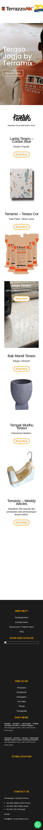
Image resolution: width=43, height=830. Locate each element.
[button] (37, 824)
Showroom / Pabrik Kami (21, 627)
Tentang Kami (21, 617)
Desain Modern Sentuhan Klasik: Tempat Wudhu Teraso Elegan (21, 724)
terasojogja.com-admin (14, 727)
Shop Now (21, 154)
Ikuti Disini (21, 522)
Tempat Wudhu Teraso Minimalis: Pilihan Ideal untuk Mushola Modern (21, 739)
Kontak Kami (21, 622)
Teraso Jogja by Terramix (17, 56)
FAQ (21, 632)
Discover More (13, 73)
